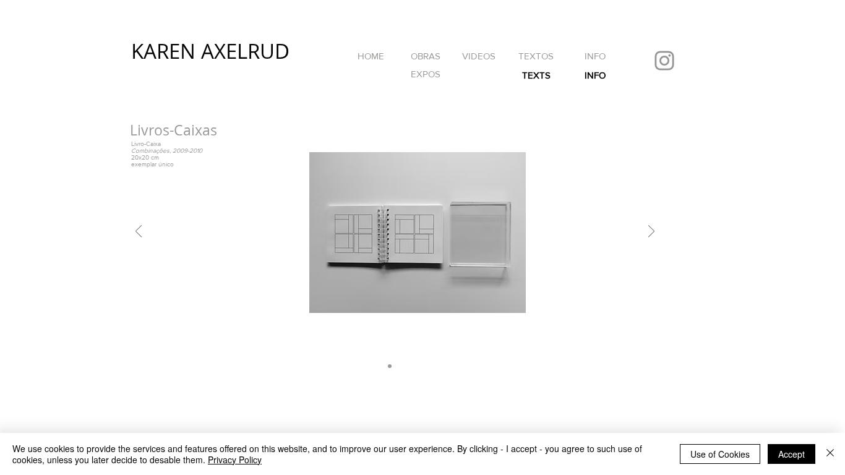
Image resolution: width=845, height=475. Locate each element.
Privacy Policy (235, 459)
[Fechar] (830, 454)
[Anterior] (138, 232)
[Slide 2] (400, 366)
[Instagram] (664, 61)
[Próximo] (651, 232)
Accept (791, 454)
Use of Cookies (720, 454)
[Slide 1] (390, 366)
